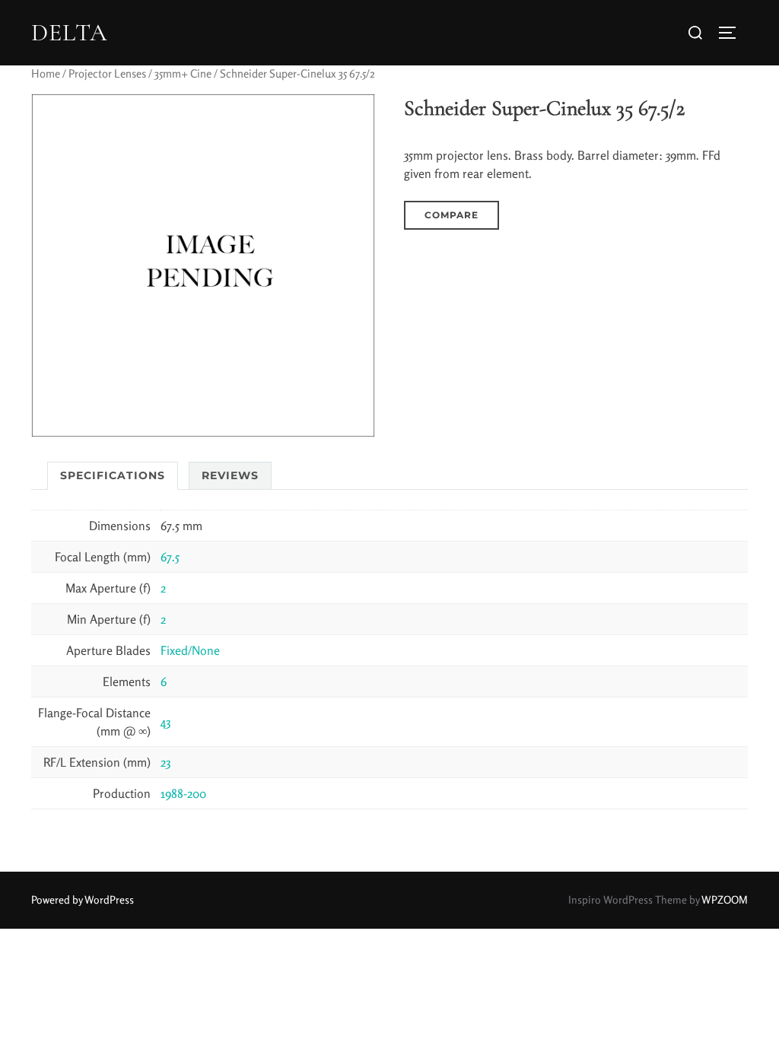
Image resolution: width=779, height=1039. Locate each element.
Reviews (230, 475)
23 (165, 762)
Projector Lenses (107, 73)
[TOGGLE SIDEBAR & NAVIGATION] (732, 32)
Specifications (112, 475)
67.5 (170, 556)
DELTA (69, 33)
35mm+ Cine (182, 73)
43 (165, 721)
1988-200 (183, 793)
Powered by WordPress (82, 899)
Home (45, 73)
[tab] (112, 476)
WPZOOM (724, 899)
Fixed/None (190, 650)
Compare (451, 215)
